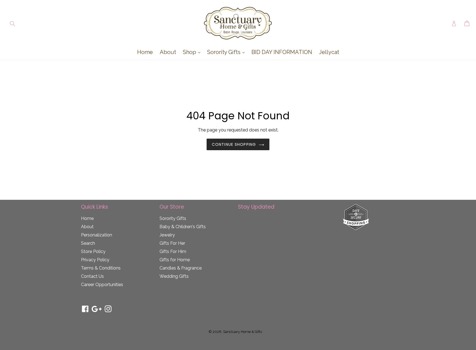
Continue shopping (234, 144)
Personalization (96, 235)
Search (88, 243)
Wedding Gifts (174, 276)
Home (145, 52)
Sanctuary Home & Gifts (242, 332)
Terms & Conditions (101, 268)
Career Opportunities (102, 284)
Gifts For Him (172, 251)
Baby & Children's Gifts (182, 226)
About (168, 52)
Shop (193, 52)
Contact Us (92, 276)
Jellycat (329, 52)
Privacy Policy (95, 259)
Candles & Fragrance (180, 268)
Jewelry (167, 235)
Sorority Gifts (227, 52)
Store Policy (93, 251)
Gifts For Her (172, 243)
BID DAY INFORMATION (281, 52)
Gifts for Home (174, 259)
